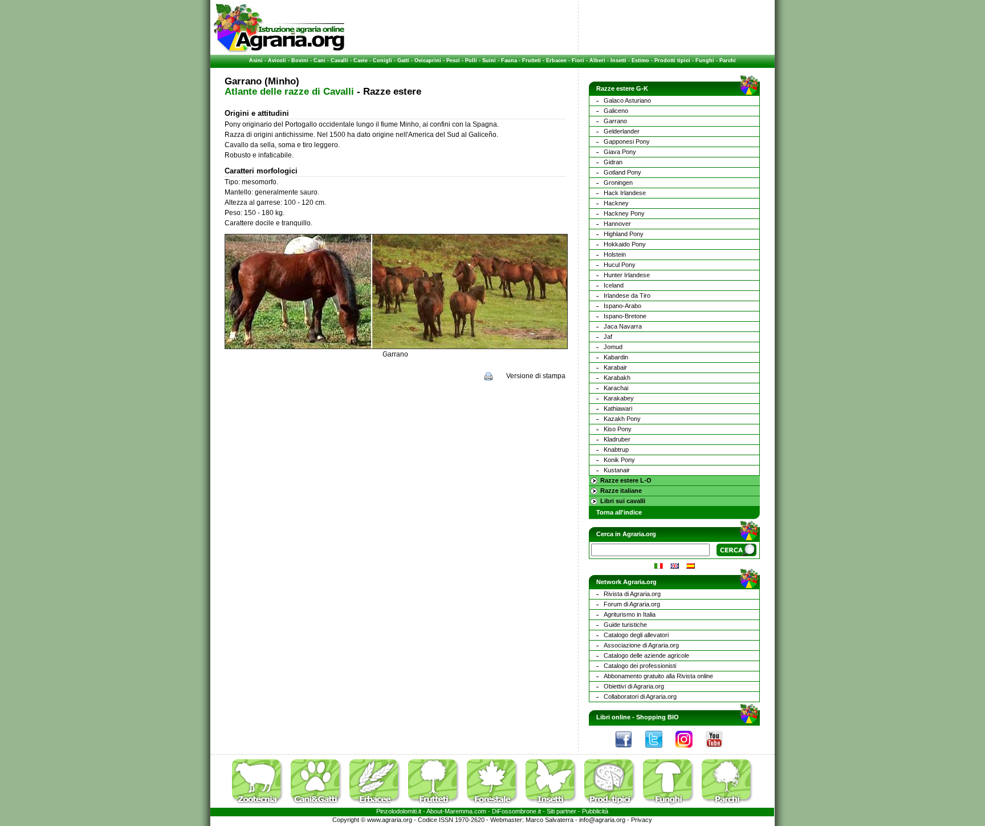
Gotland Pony (622, 172)
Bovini (299, 60)
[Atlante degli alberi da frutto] (436, 805)
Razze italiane (621, 490)
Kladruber (617, 439)
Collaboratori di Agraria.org (640, 696)
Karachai (616, 387)
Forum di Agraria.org (632, 604)
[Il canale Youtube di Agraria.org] (720, 750)
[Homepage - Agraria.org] (279, 50)
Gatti (403, 60)
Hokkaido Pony (625, 244)
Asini (256, 60)
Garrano (615, 121)
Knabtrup (616, 449)
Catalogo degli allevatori (636, 634)
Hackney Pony (624, 213)
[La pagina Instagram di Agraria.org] (689, 750)
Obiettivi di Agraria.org (634, 686)
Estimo (640, 60)
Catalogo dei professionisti (640, 665)
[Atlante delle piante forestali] (495, 805)
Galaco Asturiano (627, 100)
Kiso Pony (618, 429)
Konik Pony (619, 459)
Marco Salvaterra (549, 819)
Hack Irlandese (625, 192)
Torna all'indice (619, 512)
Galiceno (616, 110)
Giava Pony (620, 151)
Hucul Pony (620, 264)
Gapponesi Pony (627, 141)
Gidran (613, 162)
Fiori (578, 60)
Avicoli (277, 60)
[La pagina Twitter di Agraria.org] (659, 750)
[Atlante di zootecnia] (260, 805)
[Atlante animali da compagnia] (319, 805)
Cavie (360, 60)
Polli (471, 60)
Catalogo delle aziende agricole (646, 655)
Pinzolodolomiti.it (398, 811)
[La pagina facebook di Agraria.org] (629, 750)
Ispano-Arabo (622, 305)
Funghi (704, 60)
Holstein (615, 254)
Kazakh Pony (622, 418)
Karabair (615, 367)
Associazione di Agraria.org (641, 645)
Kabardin (616, 357)
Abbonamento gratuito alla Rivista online (658, 676)
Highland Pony (624, 233)
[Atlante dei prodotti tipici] (612, 805)
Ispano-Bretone (625, 316)
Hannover (617, 223)
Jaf (608, 336)
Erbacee (556, 60)
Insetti (618, 60)
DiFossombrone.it (516, 811)
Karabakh (617, 377)
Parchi (727, 60)
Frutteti (531, 60)
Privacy (641, 819)
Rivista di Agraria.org (632, 593)
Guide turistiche (625, 624)
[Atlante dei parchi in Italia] (727, 805)
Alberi (597, 60)
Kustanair (617, 470)
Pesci (453, 60)
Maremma (459, 811)
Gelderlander (622, 131)
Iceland (614, 285)
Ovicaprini (427, 60)
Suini (489, 60)
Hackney (616, 203)
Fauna (509, 60)
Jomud (613, 346)
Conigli (382, 60)
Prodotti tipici (672, 60)
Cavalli (339, 60)
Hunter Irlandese (627, 275)
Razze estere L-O (626, 480)
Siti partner (561, 811)
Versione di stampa (535, 376)
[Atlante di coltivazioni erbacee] (377, 805)
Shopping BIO (657, 717)
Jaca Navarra (623, 326)
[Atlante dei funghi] (671, 805)
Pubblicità (595, 811)
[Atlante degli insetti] (554, 805)
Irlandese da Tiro (627, 295)
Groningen (618, 182)
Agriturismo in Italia (630, 614)
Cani (319, 60)
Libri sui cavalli (622, 500)
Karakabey (619, 398)
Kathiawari (618, 408)
